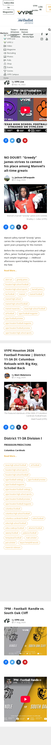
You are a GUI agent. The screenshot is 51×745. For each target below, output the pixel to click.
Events (10, 67)
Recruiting (11, 53)
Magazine (11, 49)
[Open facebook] (41, 34)
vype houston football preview (17, 328)
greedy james (22, 279)
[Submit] (49, 29)
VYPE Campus (13, 74)
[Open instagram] (41, 39)
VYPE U (10, 42)
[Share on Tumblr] (18, 140)
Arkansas (15, 32)
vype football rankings (14, 479)
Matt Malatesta (23, 375)
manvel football (36, 294)
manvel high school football (16, 304)
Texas (13, 29)
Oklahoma (15, 36)
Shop (9, 63)
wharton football (35, 528)
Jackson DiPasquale (25, 177)
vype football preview (14, 318)
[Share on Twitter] (12, 140)
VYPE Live (11, 38)
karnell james (37, 289)
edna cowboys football (14, 528)
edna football (38, 518)
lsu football (9, 294)
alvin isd (8, 279)
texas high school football (34, 308)
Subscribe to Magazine (8, 7)
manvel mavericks (12, 308)
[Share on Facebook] (5, 140)
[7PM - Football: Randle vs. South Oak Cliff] (25, 641)
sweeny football (11, 533)
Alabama (24, 29)
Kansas (25, 32)
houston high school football (16, 284)
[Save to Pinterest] (25, 140)
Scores (10, 71)
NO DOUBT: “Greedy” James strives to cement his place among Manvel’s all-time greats (24, 164)
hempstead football (13, 538)
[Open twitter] (46, 34)
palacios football (29, 533)
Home (6, 78)
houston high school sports (16, 289)
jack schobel (10, 542)
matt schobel (31, 538)
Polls (9, 60)
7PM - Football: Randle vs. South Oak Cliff (24, 610)
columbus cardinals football (16, 518)
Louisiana (15, 34)
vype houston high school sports (18, 333)
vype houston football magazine (18, 323)
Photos (10, 56)
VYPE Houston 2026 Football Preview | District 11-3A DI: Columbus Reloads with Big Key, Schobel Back (24, 359)
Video (9, 46)
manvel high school (13, 299)
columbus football (12, 508)
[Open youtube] (46, 39)
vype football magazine (28, 313)
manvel (22, 294)
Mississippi (28, 34)
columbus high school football (17, 513)
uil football (9, 313)
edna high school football (15, 523)
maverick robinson (12, 547)
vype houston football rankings (17, 489)
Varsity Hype (28, 36)
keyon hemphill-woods (29, 542)
